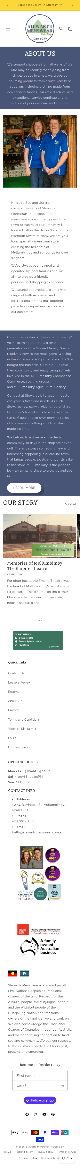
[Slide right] (49, 620)
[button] (8, 28)
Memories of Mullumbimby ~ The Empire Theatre (36, 566)
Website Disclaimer (22, 728)
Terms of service (66, 1152)
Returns (13, 691)
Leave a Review (19, 682)
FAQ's (12, 738)
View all (71, 504)
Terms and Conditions (24, 719)
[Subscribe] (62, 1085)
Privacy (13, 710)
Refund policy (24, 1152)
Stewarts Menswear (37, 1146)
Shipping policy (28, 1158)
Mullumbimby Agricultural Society (39, 387)
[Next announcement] (72, 5)
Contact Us (16, 673)
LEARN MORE (24, 488)
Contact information (53, 1158)
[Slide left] (30, 620)
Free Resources (19, 747)
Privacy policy (45, 1152)
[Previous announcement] (7, 5)
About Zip (15, 701)
